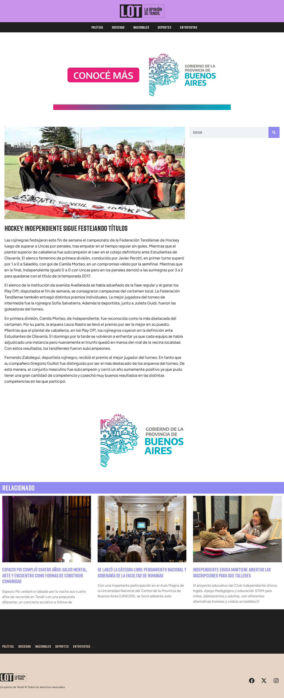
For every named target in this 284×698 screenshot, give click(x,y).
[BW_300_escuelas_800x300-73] (142, 108)
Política (97, 27)
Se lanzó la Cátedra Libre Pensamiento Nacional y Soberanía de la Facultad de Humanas (142, 572)
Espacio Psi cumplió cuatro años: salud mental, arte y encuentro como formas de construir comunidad (44, 575)
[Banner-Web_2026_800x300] (142, 473)
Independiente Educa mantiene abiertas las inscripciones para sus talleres (232, 572)
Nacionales (141, 27)
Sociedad (118, 27)
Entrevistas (188, 27)
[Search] (274, 132)
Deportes (164, 27)
